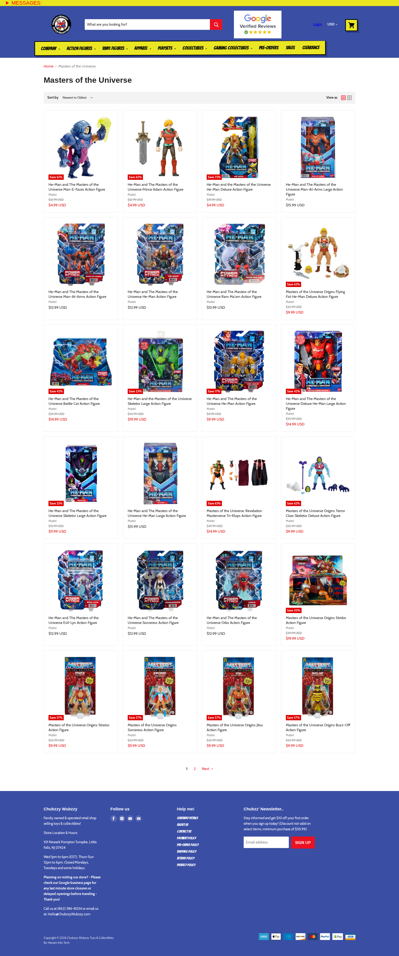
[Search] (216, 24)
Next (206, 769)
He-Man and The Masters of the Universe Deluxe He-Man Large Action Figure (316, 404)
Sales (290, 47)
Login (317, 24)
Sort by (52, 98)
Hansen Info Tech (59, 942)
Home (48, 66)
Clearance (310, 47)
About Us (182, 825)
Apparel (141, 48)
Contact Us (184, 831)
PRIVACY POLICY (186, 865)
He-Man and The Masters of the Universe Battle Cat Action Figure (74, 401)
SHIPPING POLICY (186, 851)
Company (49, 48)
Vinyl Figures (113, 48)
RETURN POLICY (185, 858)
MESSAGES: (27, 3)
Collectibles (193, 48)
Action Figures (80, 48)
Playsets (165, 48)
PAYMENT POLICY (186, 838)
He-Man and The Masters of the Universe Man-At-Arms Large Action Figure (314, 189)
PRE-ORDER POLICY (188, 845)
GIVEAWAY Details (187, 818)
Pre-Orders (268, 47)
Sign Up (303, 842)
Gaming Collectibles (231, 48)
